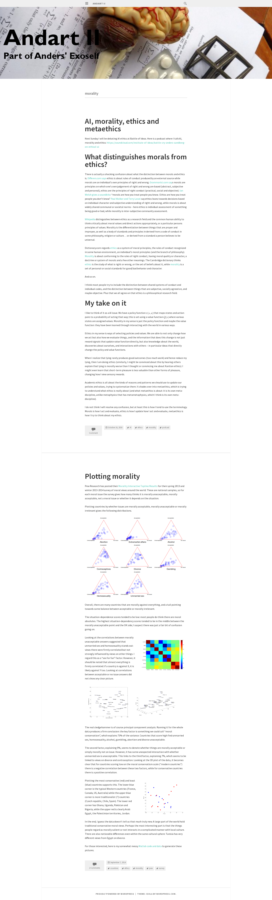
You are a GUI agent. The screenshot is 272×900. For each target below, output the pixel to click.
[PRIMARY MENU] (87, 3)
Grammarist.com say (161, 182)
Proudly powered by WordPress (115, 894)
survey (161, 868)
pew (151, 868)
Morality (89, 256)
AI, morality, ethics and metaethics (122, 124)
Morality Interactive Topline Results (138, 486)
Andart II (99, 3)
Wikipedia (90, 219)
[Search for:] (184, 3)
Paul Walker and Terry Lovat (126, 198)
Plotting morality (112, 476)
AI (130, 427)
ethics (113, 247)
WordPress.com (166, 894)
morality (175, 264)
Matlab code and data (150, 846)
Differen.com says (97, 178)
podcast (165, 427)
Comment (93, 433)
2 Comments (94, 868)
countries (114, 868)
